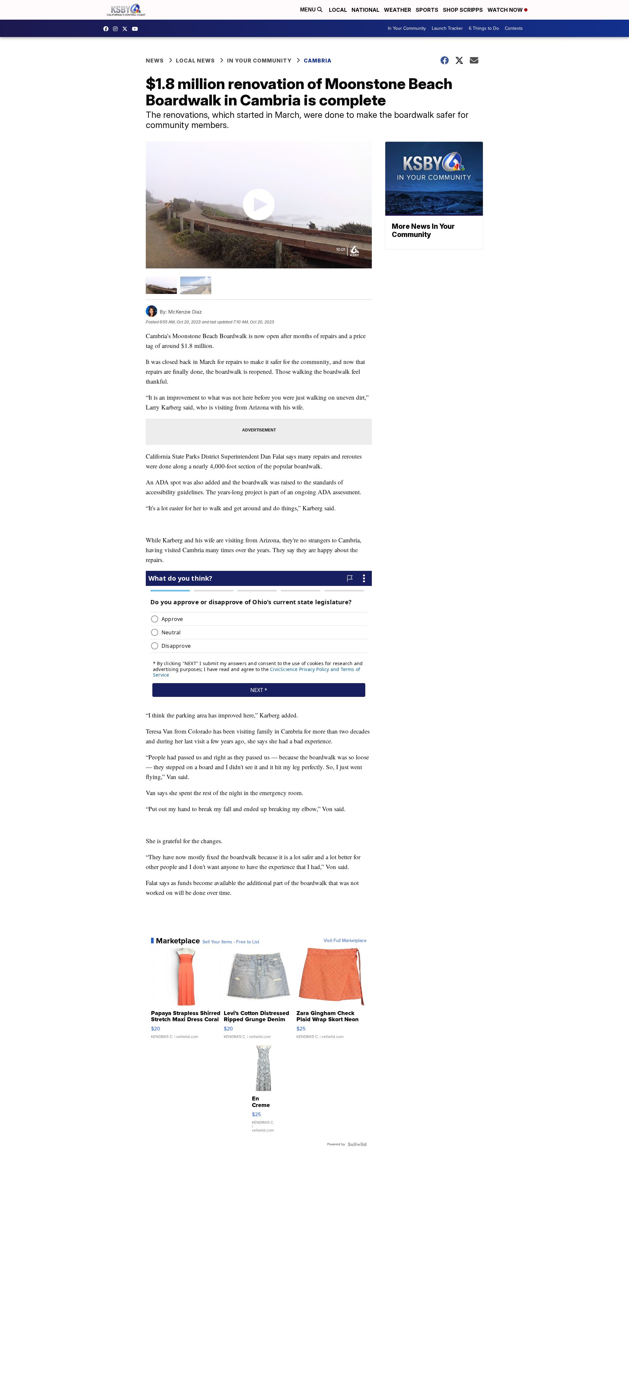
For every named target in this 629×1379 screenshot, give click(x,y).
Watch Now (505, 10)
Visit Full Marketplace (345, 940)
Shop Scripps (463, 10)
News (155, 60)
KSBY (126, 28)
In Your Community (407, 28)
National (365, 10)
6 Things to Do (484, 28)
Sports (427, 10)
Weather (397, 10)
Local (338, 10)
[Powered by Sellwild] (357, 1144)
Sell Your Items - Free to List (230, 942)
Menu (308, 9)
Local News (195, 60)
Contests (514, 28)
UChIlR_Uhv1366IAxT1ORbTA (136, 28)
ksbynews (107, 28)
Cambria (318, 60)
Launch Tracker (447, 28)
